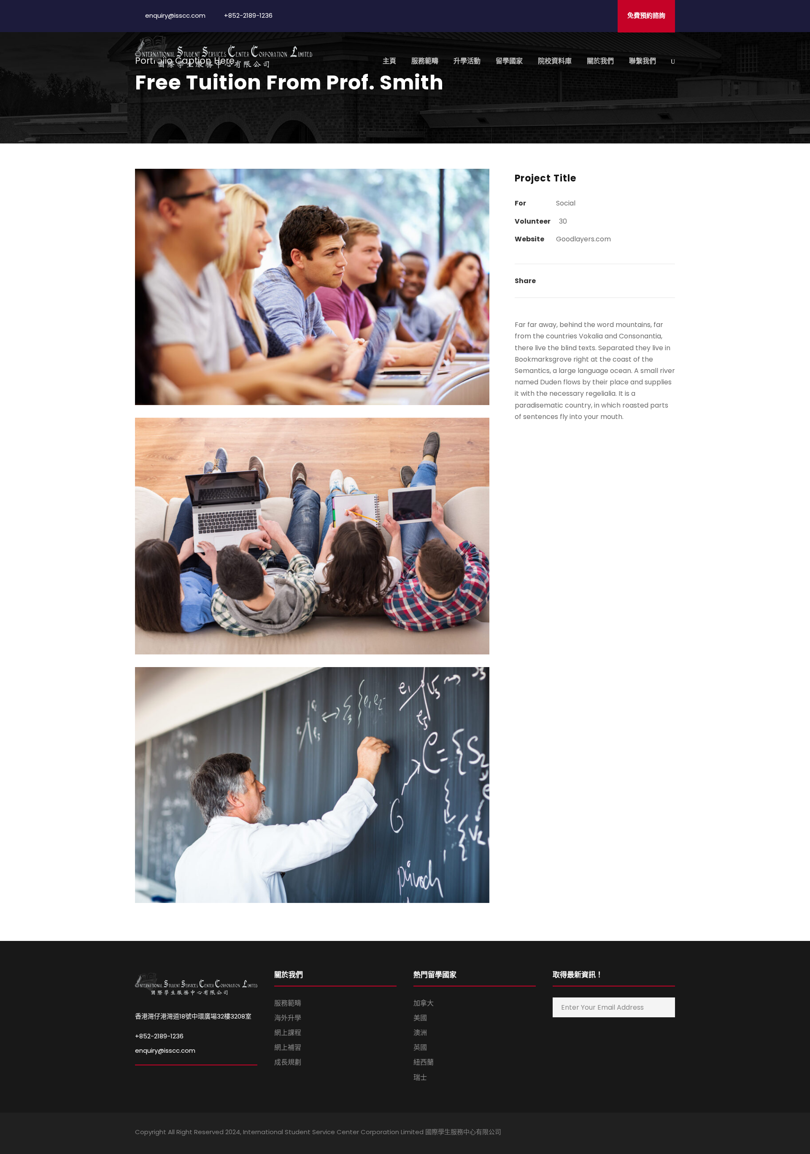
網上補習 (287, 1047)
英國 (420, 1047)
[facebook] (613, 1133)
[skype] (642, 1133)
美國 (420, 1018)
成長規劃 (287, 1062)
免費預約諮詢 (646, 15)
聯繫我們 (642, 61)
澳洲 (420, 1033)
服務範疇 (424, 61)
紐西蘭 (423, 1062)
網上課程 (287, 1033)
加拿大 (423, 1003)
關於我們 (600, 61)
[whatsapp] (672, 1133)
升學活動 (467, 61)
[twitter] (657, 1133)
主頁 (389, 61)
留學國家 (509, 61)
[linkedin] (627, 1133)
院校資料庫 (555, 61)
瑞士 (420, 1077)
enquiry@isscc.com (165, 1050)
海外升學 (287, 1018)
